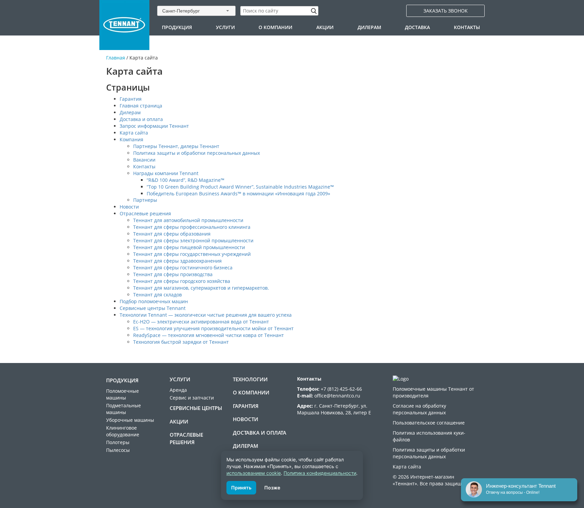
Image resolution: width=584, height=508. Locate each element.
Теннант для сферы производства (173, 274)
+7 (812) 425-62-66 (341, 389)
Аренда (178, 390)
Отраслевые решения (145, 213)
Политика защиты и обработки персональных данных (196, 153)
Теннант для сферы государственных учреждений (192, 254)
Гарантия (131, 99)
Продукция (177, 27)
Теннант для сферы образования (172, 234)
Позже (272, 487)
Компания (131, 139)
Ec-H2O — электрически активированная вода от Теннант (201, 321)
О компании (275, 27)
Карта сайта (134, 132)
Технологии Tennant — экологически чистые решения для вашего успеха (206, 315)
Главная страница (141, 105)
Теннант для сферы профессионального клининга (191, 227)
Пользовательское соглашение (429, 422)
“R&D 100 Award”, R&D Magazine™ (185, 180)
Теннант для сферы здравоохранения (177, 261)
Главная (115, 57)
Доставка (417, 27)
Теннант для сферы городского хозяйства (181, 281)
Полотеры (117, 442)
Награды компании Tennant (165, 173)
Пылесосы (118, 450)
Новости (129, 206)
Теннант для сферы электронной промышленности (193, 240)
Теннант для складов (157, 294)
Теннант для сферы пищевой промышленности (189, 247)
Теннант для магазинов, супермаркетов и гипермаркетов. (201, 288)
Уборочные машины (130, 420)
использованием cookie (253, 473)
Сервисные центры (196, 408)
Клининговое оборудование (122, 431)
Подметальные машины (123, 408)
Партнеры (145, 200)
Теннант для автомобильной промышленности (188, 220)
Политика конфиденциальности (320, 473)
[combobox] (196, 11)
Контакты (467, 27)
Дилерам (369, 27)
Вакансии (144, 159)
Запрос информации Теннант (154, 126)
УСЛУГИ (225, 27)
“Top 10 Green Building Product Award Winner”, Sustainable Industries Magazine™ (240, 187)
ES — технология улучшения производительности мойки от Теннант (213, 328)
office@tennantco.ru (337, 395)
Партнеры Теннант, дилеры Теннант (176, 146)
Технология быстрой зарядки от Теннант (181, 342)
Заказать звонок (445, 10)
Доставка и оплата (141, 119)
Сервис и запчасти (192, 397)
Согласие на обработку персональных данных (419, 409)
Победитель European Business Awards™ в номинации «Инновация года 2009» (238, 193)
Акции (325, 27)
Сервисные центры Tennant (153, 308)
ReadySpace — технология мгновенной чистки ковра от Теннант (208, 335)
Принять (241, 487)
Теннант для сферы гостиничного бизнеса (183, 267)
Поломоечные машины (122, 394)
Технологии (250, 379)
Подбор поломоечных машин (154, 301)
